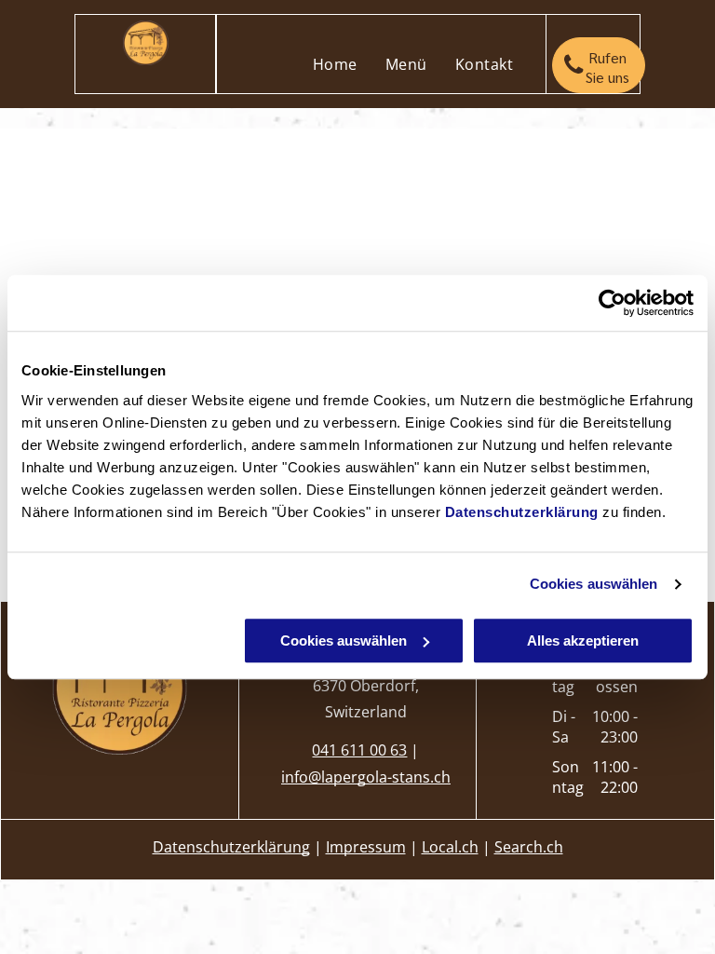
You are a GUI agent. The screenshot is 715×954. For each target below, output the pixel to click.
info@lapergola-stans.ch (366, 777)
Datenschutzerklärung (522, 512)
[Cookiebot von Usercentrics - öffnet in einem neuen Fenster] (612, 303)
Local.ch (450, 847)
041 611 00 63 (359, 750)
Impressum (366, 847)
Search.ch (528, 847)
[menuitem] (335, 64)
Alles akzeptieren (583, 640)
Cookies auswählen (594, 584)
